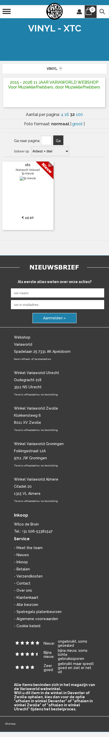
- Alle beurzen (26, 605)
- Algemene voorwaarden (36, 619)
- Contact (22, 583)
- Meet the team (28, 548)
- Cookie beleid (27, 626)
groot (78, 123)
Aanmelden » (54, 318)
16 (67, 114)
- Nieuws (21, 555)
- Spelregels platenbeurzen (38, 612)
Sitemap (10, 723)
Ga (58, 141)
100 (79, 114)
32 (73, 114)
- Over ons (23, 590)
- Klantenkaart (26, 597)
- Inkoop (21, 562)
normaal (60, 123)
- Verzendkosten (28, 576)
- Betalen (22, 569)
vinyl (53, 69)
